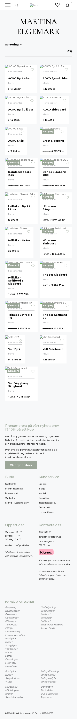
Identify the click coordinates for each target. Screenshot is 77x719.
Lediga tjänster (47, 512)
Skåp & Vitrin (12, 678)
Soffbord (45, 621)
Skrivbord (46, 617)
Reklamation (46, 507)
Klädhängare (12, 690)
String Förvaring (50, 671)
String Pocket (48, 681)
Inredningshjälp (14, 488)
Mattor (9, 652)
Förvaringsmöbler (15, 635)
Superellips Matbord (52, 624)
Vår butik (10, 498)
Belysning (10, 607)
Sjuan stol (10, 662)
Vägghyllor (11, 648)
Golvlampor (11, 617)
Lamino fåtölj (12, 631)
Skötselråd (10, 484)
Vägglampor (48, 610)
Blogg (42, 488)
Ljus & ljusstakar (49, 693)
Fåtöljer (9, 628)
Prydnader (46, 697)
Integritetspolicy (47, 502)
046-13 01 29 (45, 532)
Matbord (45, 614)
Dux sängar (11, 659)
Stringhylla (11, 645)
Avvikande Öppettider (17, 545)
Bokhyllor (10, 638)
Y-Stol (8, 681)
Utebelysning (48, 607)
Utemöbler (11, 666)
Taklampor (11, 624)
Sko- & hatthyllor (14, 697)
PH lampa (10, 621)
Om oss (42, 484)
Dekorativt (46, 686)
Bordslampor (12, 610)
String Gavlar (48, 674)
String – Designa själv (17, 502)
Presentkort (11, 493)
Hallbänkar (11, 686)
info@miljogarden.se (50, 536)
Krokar (9, 693)
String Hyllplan (49, 678)
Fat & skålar (47, 690)
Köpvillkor (44, 498)
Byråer (8, 642)
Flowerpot (11, 614)
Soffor (8, 655)
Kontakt (43, 493)
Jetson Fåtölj (48, 628)
